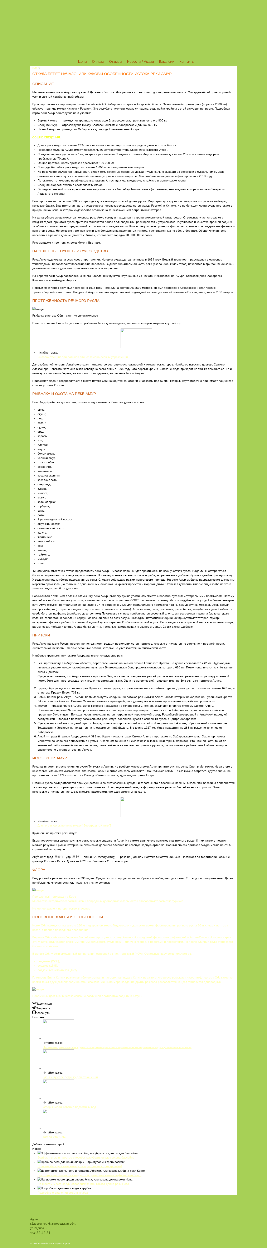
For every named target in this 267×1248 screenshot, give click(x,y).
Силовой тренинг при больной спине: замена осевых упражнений (83, 357)
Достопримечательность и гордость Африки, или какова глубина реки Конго (89, 1175)
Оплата (98, 62)
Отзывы (115, 62)
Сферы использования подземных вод (69, 1107)
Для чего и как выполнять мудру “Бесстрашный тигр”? (74, 825)
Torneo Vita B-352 (55, 1136)
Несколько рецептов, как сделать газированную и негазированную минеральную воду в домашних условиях (117, 1047)
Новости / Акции (140, 62)
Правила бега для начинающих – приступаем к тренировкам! (80, 1166)
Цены (82, 62)
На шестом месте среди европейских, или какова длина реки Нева (83, 1183)
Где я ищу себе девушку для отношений (70, 1077)
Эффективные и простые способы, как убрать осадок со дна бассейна (86, 1157)
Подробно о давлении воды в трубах (63, 1192)
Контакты (186, 62)
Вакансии (166, 62)
